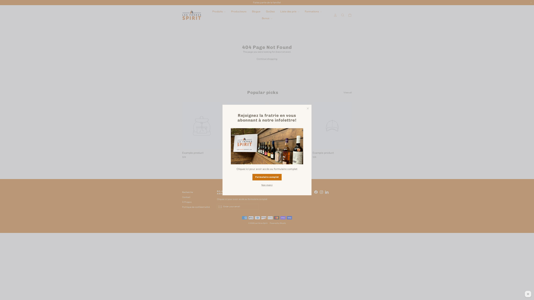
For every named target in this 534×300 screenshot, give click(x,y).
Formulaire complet (267, 177)
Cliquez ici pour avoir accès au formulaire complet (267, 169)
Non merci (267, 185)
